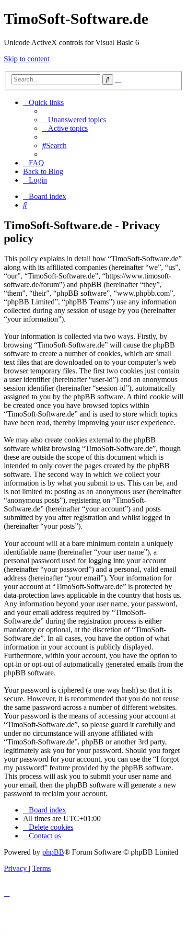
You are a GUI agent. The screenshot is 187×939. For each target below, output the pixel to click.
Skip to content (26, 59)
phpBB (53, 852)
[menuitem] (74, 120)
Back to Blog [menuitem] (43, 171)
